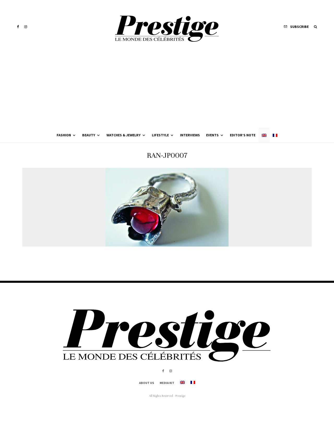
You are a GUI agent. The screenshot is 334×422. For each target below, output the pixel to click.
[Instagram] (26, 26)
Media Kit (167, 383)
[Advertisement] (167, 88)
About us (146, 383)
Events (212, 135)
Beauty (88, 135)
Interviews (190, 135)
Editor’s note (242, 135)
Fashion (64, 135)
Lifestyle (160, 135)
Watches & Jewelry (123, 135)
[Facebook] (18, 26)
